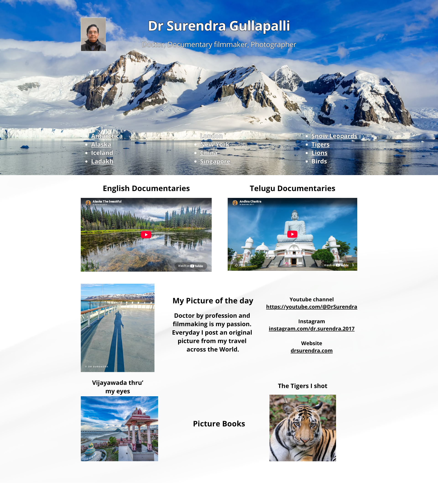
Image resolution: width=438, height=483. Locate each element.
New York (214, 144)
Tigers (320, 144)
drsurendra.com (312, 350)
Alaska (101, 144)
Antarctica (107, 136)
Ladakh (102, 161)
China (208, 153)
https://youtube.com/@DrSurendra (311, 306)
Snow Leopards (334, 136)
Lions (319, 153)
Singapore (215, 161)
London (211, 136)
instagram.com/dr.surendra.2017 (312, 328)
